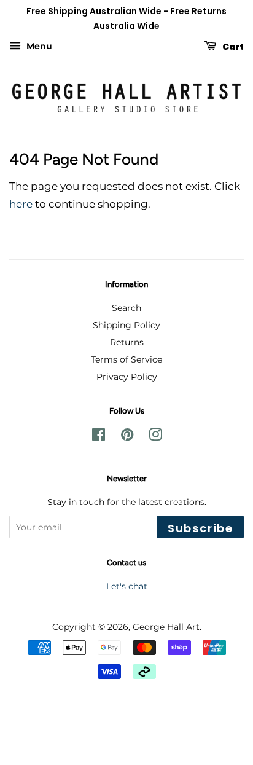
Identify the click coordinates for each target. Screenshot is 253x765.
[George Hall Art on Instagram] (155, 436)
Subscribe (200, 528)
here (21, 204)
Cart (232, 46)
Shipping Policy (126, 325)
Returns (127, 342)
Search (126, 307)
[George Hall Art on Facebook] (98, 436)
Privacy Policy (126, 376)
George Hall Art (166, 626)
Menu (38, 46)
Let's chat (126, 586)
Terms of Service (126, 359)
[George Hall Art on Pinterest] (127, 436)
